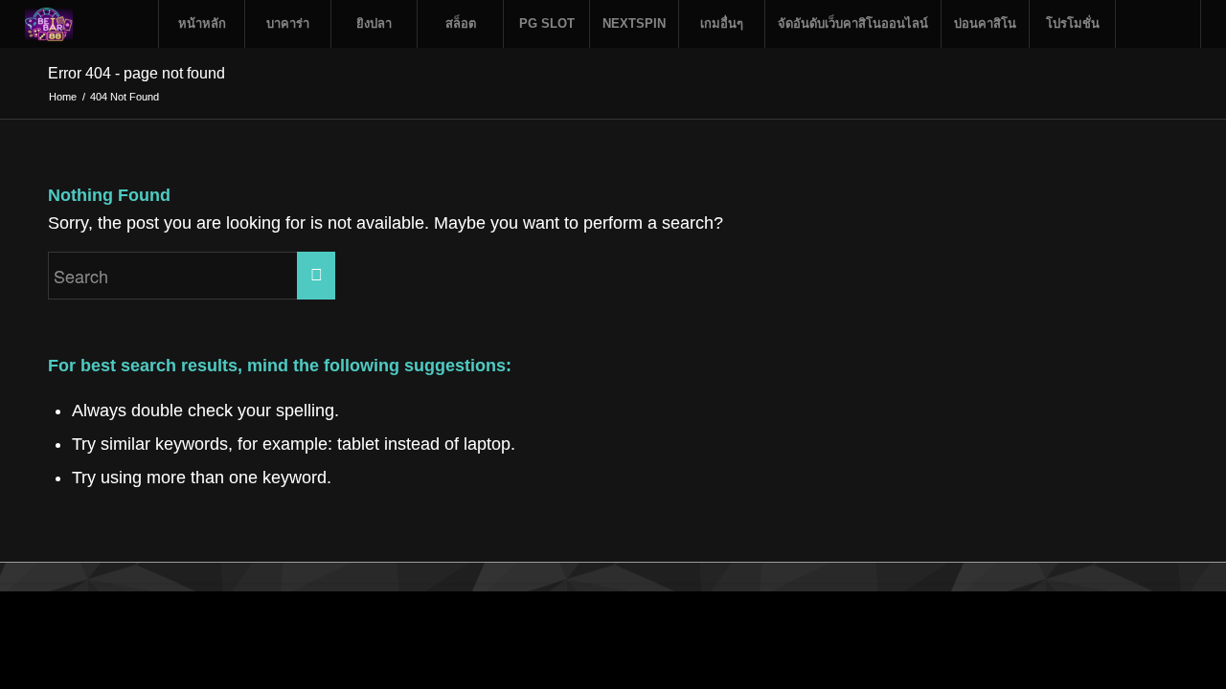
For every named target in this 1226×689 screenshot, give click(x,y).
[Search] (1158, 24)
